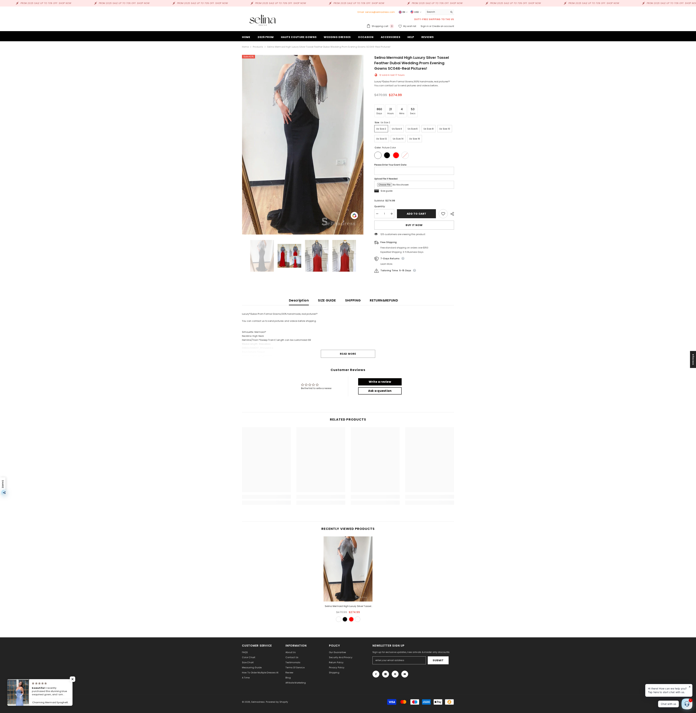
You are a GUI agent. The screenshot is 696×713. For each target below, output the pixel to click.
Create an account (443, 26)
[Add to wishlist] (443, 213)
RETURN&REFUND (384, 300)
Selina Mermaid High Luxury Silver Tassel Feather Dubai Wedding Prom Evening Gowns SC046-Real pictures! (348, 606)
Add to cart (416, 214)
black (345, 619)
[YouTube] (404, 674)
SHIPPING (353, 300)
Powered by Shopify (277, 701)
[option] (303, 145)
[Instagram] (385, 674)
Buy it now (414, 225)
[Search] (439, 12)
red (351, 619)
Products (258, 46)
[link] (266, 497)
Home (245, 46)
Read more (348, 354)
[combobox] (436, 12)
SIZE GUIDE (327, 300)
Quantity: (379, 206)
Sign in (425, 26)
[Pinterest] (395, 674)
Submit (438, 660)
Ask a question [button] (380, 391)
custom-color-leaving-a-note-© (357, 619)
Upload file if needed (385, 178)
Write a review (380, 382)
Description (299, 300)
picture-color (338, 619)
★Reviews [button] (693, 359)
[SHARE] (451, 214)
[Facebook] (375, 674)
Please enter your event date (390, 164)
